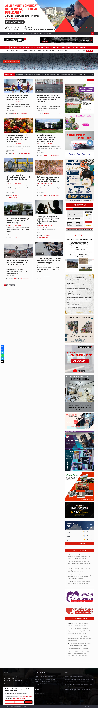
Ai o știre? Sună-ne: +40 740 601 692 (23, 33)
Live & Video (45, 50)
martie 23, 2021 (18, 101)
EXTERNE (39, 50)
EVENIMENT (26, 47)
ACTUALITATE (14, 47)
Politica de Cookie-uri (39, 693)
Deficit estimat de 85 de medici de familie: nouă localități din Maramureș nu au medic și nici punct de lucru (79, 563)
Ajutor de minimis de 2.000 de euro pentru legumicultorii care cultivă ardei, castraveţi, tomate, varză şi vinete (17, 138)
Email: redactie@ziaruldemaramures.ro (44, 33)
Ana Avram (10, 101)
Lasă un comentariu (23, 113)
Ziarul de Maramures (9, 61)
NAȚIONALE (32, 50)
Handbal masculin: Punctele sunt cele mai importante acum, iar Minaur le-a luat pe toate (17, 97)
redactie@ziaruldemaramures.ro (14, 680)
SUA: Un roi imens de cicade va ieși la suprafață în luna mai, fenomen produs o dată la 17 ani (48, 179)
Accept (28, 702)
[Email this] (2, 361)
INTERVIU (75, 47)
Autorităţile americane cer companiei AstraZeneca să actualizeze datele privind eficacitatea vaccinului (46, 138)
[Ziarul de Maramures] (17, 40)
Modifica (9, 702)
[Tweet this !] (2, 352)
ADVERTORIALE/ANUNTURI (61, 50)
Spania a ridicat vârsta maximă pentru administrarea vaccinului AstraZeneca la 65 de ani (17, 262)
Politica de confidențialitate (41, 695)
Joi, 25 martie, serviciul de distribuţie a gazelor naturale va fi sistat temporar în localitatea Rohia (18, 178)
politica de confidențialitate (19, 698)
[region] (18, 696)
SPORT (69, 47)
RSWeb (24, 706)
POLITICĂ (63, 47)
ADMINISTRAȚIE (55, 47)
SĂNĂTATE (82, 47)
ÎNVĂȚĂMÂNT (40, 47)
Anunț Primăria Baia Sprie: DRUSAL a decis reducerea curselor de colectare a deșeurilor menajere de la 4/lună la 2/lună (79, 638)
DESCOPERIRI (24, 50)
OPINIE (47, 47)
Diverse (52, 50)
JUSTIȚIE (7, 50)
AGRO (12, 50)
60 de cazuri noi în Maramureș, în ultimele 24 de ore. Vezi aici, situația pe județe (17, 221)
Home (6, 47)
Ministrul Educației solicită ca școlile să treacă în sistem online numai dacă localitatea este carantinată (48, 98)
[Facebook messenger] (2, 349)
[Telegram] (2, 358)
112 (20, 47)
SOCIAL (33, 47)
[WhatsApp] (2, 355)
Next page (11, 285)
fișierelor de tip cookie (27, 696)
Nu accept (19, 702)
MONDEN (18, 50)
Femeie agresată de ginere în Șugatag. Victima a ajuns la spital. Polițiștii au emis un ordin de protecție (48, 220)
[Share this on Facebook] (2, 346)
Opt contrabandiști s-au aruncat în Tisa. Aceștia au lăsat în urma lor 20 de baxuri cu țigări (49, 261)
